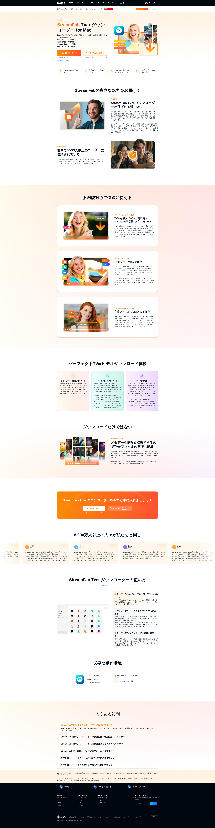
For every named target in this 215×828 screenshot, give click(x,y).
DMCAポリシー (81, 817)
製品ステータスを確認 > (63, 60)
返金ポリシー (118, 817)
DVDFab (72, 3)
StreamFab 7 (80, 9)
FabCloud (59, 805)
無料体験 (147, 3)
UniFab (98, 3)
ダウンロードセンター (63, 798)
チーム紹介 (101, 800)
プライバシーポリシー (99, 817)
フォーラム (80, 805)
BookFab (106, 3)
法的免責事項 (72, 817)
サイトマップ (137, 817)
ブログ (100, 9)
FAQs (93, 9)
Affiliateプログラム (103, 802)
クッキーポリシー (127, 817)
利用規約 (89, 817)
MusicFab (90, 3)
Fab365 (59, 802)
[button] (142, 9)
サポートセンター (82, 798)
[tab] (60, 20)
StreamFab (80, 3)
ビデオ (79, 802)
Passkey (114, 3)
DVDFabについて (102, 798)
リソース (80, 800)
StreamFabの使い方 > (107, 585)
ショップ (59, 800)
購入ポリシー (109, 817)
